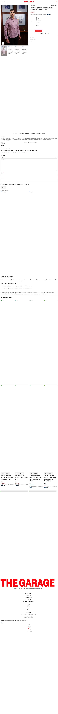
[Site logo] (29, 1)
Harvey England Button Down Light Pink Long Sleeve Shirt (35, 478)
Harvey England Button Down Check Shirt (21, 477)
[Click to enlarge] (3, 43)
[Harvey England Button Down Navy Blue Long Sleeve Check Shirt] (50, 342)
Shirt (2, 481)
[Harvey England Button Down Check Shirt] (21, 342)
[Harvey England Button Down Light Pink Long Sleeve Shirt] (36, 342)
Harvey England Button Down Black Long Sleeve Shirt (7, 477)
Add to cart (38, 30)
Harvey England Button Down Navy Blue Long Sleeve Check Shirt (50, 478)
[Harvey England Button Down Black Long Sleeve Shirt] (7, 342)
